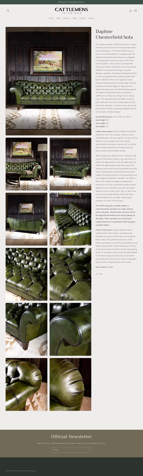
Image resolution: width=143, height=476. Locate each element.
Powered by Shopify (29, 471)
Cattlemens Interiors (17, 471)
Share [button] (100, 274)
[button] (8, 10)
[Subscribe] (89, 449)
